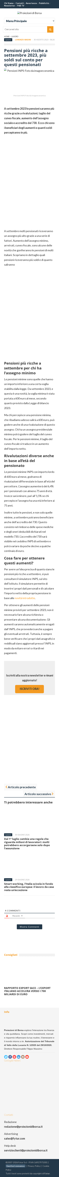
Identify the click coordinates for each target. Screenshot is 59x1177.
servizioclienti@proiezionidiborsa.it (26, 1150)
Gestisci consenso (15, 1166)
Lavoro (14, 36)
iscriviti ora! (29, 688)
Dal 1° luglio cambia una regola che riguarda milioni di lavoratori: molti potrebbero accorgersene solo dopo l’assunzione (27, 843)
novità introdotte (25, 598)
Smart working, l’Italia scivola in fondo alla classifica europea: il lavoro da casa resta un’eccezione (29, 887)
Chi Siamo (8, 3)
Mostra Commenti (29, 927)
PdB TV (20, 5)
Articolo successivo (38, 794)
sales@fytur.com (14, 1138)
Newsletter (9, 5)
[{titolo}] (6, 1057)
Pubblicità (44, 3)
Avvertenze (31, 3)
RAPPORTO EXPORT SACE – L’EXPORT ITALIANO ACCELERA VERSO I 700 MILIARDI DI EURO (27, 991)
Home (7, 36)
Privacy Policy (34, 1166)
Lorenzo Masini (23, 39)
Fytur (47, 1173)
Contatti (20, 3)
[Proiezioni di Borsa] (29, 13)
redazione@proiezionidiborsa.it (23, 1126)
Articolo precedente (22, 787)
